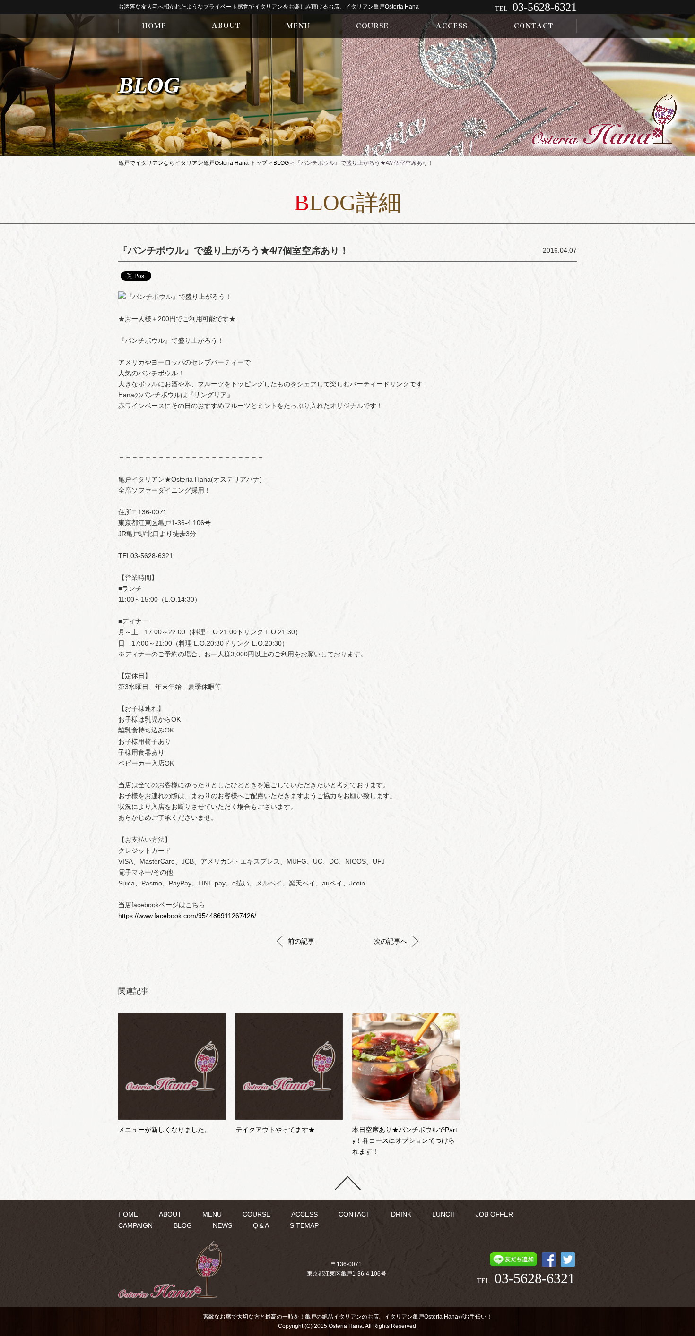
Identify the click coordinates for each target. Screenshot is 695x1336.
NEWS (222, 1225)
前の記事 (301, 941)
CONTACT (354, 1214)
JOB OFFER (494, 1214)
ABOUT (170, 1214)
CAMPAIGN (135, 1225)
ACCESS (304, 1214)
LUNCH (443, 1214)
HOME (128, 1214)
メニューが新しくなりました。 (164, 1129)
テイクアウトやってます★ (275, 1129)
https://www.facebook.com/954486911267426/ (187, 915)
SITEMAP (304, 1225)
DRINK (401, 1214)
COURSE (256, 1214)
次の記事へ (390, 941)
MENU (212, 1214)
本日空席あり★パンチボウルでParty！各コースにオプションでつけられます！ (404, 1140)
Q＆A (261, 1225)
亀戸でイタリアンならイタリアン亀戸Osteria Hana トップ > (195, 163)
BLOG (281, 163)
